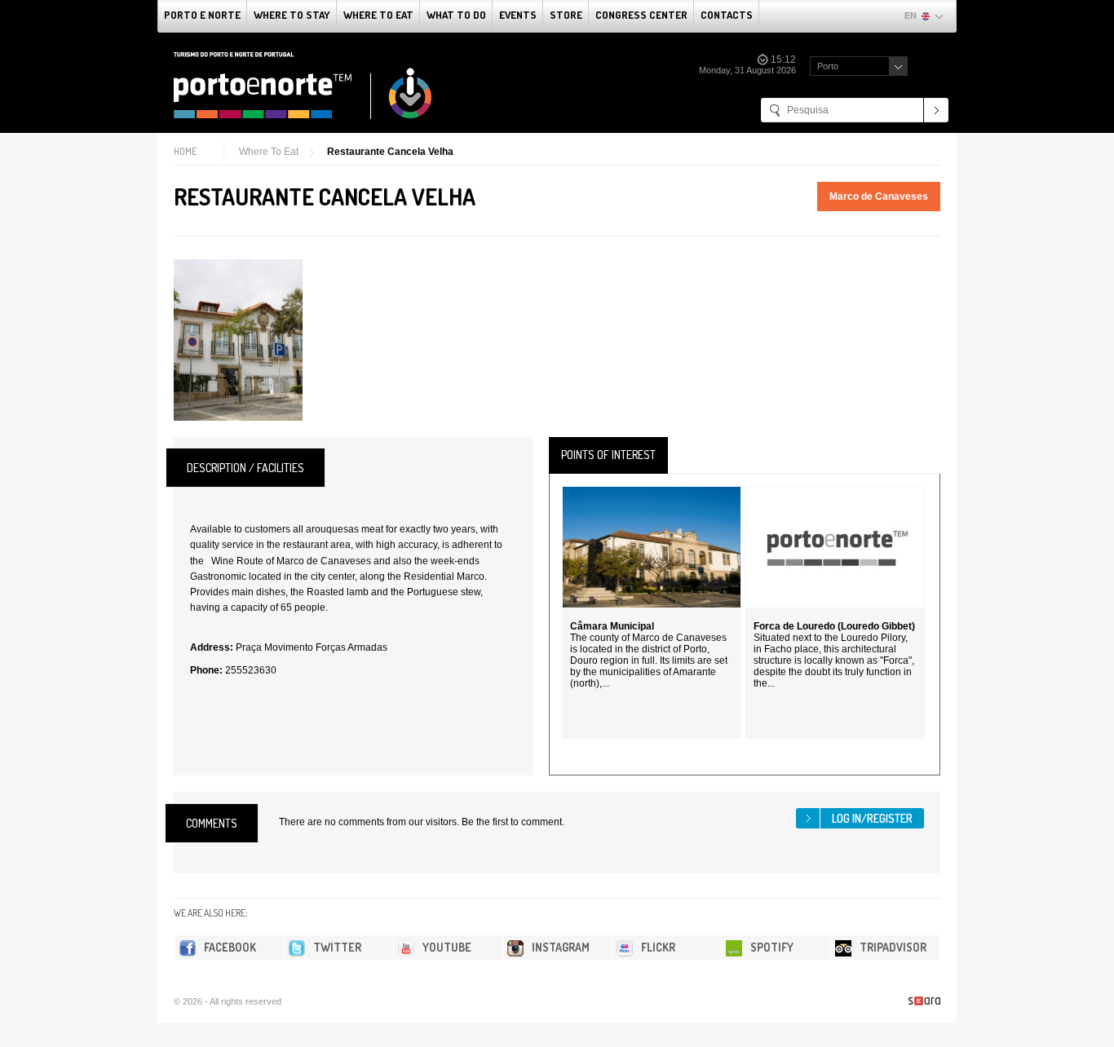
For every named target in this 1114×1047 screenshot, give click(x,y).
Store (566, 14)
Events (518, 14)
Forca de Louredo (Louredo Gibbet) (834, 626)
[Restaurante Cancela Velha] (238, 340)
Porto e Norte (202, 14)
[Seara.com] (924, 1000)
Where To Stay (292, 14)
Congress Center (641, 14)
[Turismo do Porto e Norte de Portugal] (303, 85)
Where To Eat (378, 14)
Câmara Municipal (612, 626)
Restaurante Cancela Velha (390, 151)
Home (185, 151)
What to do (456, 14)
